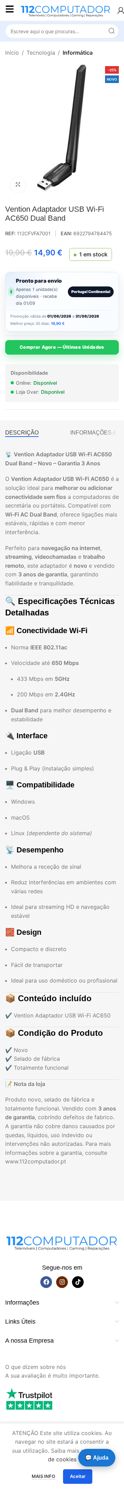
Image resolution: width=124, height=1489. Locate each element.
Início (12, 52)
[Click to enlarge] (18, 185)
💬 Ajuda (96, 1458)
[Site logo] (66, 9)
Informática (78, 52)
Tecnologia (41, 52)
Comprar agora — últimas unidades (62, 347)
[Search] (111, 31)
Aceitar (77, 1476)
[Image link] (62, 1241)
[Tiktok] (78, 1282)
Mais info (44, 1476)
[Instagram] (62, 1282)
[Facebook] (46, 1282)
